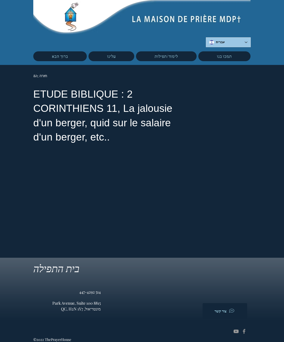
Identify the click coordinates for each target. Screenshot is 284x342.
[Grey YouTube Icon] (236, 331)
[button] (111, 56)
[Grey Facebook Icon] (244, 331)
